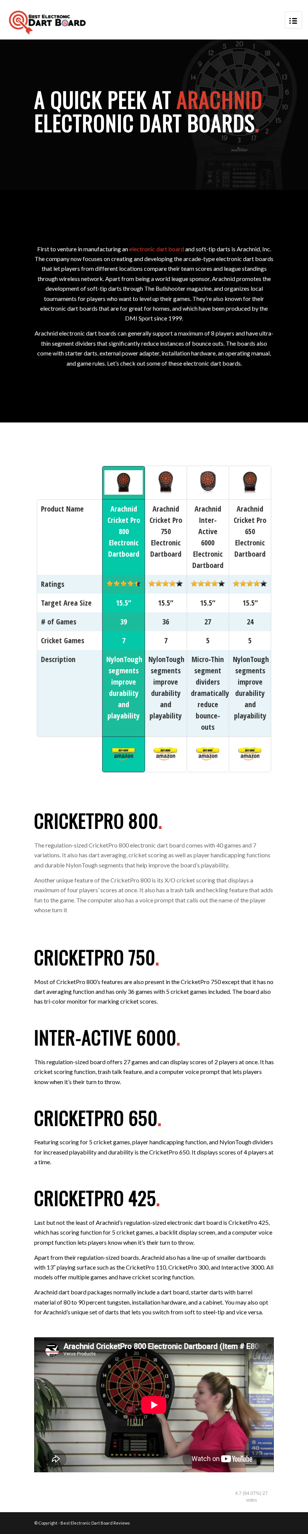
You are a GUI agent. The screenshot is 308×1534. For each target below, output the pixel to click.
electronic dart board (156, 248)
